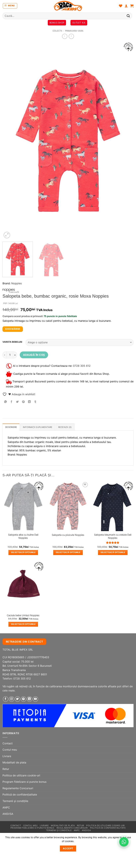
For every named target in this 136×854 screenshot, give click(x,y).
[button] (10, 5)
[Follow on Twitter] (17, 699)
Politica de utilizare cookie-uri (21, 775)
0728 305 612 (82, 365)
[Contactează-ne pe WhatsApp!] (124, 842)
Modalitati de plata (14, 762)
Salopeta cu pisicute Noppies (68, 534)
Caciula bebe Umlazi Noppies (23, 615)
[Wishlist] (120, 5)
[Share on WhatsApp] (5, 401)
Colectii (57, 31)
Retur (5, 769)
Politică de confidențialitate (19, 794)
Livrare (6, 756)
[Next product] (64, 36)
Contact (7, 743)
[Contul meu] (126, 5)
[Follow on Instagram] (11, 699)
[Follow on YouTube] (35, 699)
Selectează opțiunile (23, 552)
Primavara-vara (74, 31)
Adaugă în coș (34, 354)
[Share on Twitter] (17, 401)
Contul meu (9, 749)
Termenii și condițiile (15, 801)
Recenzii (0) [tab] (65, 427)
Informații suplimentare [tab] (37, 427)
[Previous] (9, 140)
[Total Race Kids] (68, 6)
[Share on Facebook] (11, 401)
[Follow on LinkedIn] (29, 699)
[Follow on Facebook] (5, 699)
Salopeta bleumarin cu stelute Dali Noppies (112, 536)
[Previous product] (71, 36)
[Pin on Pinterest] (23, 401)
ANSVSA (7, 813)
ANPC (6, 807)
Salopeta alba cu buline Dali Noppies (23, 536)
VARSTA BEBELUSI (12, 342)
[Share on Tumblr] (35, 401)
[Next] (127, 140)
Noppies (16, 283)
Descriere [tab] (11, 427)
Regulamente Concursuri (17, 788)
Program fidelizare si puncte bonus (24, 781)
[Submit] (128, 15)
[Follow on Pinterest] (23, 699)
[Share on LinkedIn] (29, 401)
